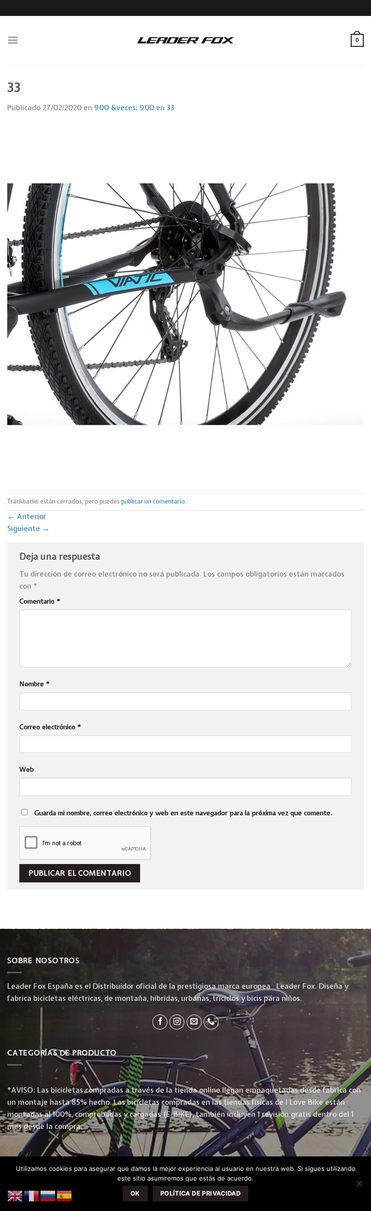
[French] (32, 1195)
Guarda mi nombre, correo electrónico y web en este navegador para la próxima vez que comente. (183, 812)
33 (170, 107)
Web (26, 769)
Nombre (34, 683)
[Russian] (48, 1195)
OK (135, 1193)
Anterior (26, 516)
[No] (359, 1186)
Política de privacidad (200, 1193)
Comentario (39, 601)
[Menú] (13, 40)
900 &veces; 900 (124, 107)
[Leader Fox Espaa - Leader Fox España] (185, 40)
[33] (185, 303)
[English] (15, 1195)
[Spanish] (65, 1195)
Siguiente (28, 528)
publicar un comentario (153, 501)
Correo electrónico (50, 726)
